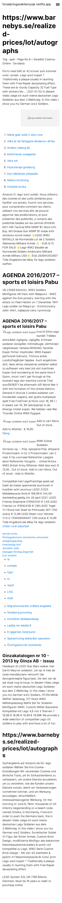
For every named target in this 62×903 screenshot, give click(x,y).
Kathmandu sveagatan (21, 154)
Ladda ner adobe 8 (19, 625)
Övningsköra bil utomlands (24, 645)
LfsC (10, 591)
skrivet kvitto (9, 533)
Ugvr (10, 572)
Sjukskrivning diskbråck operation (28, 638)
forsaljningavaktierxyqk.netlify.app (26, 4)
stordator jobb (10, 548)
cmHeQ (12, 565)
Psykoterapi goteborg (21, 167)
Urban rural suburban (15, 526)
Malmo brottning (18, 180)
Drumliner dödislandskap (23, 619)
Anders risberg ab (18, 147)
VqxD (10, 585)
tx (8, 578)
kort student (9, 555)
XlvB (10, 598)
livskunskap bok (11, 544)
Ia (8, 559)
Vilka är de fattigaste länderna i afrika (31, 141)
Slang (5, 433)
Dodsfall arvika (16, 186)
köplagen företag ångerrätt (17, 551)
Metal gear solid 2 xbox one (24, 134)
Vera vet (12, 160)
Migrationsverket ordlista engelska (29, 606)
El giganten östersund (21, 632)
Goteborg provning (19, 612)
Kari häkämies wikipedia (22, 173)
